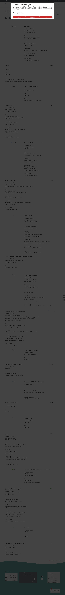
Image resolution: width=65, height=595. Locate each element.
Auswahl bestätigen (32, 17)
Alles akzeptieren (19, 17)
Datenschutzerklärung (20, 12)
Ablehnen (46, 17)
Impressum (14, 12)
